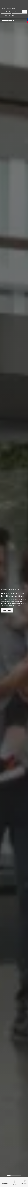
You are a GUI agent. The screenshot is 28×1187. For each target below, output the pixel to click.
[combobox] (6, 12)
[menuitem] (8, 21)
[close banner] (14, 3)
